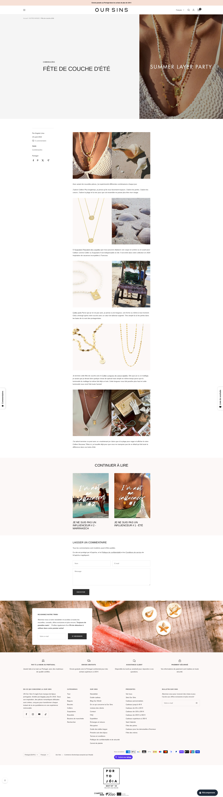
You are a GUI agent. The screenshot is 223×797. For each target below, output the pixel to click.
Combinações (49, 62)
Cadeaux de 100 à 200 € (135, 711)
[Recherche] (189, 10)
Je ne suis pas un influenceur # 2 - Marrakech (84, 525)
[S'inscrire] (196, 703)
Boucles (70, 704)
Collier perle (77, 313)
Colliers (70, 708)
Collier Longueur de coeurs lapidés (115, 376)
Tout (68, 694)
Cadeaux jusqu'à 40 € (134, 704)
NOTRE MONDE (34, 18)
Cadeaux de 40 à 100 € (134, 708)
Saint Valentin (131, 722)
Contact (93, 711)
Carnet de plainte (96, 743)
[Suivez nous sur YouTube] (39, 714)
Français (179, 10)
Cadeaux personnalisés (134, 701)
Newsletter (94, 694)
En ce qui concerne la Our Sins (101, 704)
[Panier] (198, 10)
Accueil (25, 18)
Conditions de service (133, 552)
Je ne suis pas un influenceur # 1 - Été (128, 524)
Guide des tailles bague (98, 729)
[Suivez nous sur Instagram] (33, 714)
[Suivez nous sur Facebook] (26, 714)
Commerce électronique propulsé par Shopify (78, 755)
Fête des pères (131, 725)
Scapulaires (71, 711)
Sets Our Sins (131, 697)
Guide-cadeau (95, 697)
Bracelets (70, 715)
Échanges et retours (97, 722)
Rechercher (71, 722)
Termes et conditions (97, 736)
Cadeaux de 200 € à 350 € (135, 715)
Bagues (70, 701)
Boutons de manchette (75, 718)
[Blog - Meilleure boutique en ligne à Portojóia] (111, 769)
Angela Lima (44, 697)
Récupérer (94, 725)
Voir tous (129, 694)
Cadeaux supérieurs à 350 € (136, 718)
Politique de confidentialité (111, 552)
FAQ (91, 715)
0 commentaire (40, 141)
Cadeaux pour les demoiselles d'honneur (141, 729)
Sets (68, 697)
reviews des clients (97, 708)
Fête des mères (131, 733)
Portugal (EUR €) (30, 755)
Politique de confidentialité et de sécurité (105, 740)
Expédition (94, 718)
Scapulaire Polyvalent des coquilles (87, 250)
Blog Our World (95, 701)
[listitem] (33, 160)
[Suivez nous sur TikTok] (45, 714)
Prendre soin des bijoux (98, 733)
